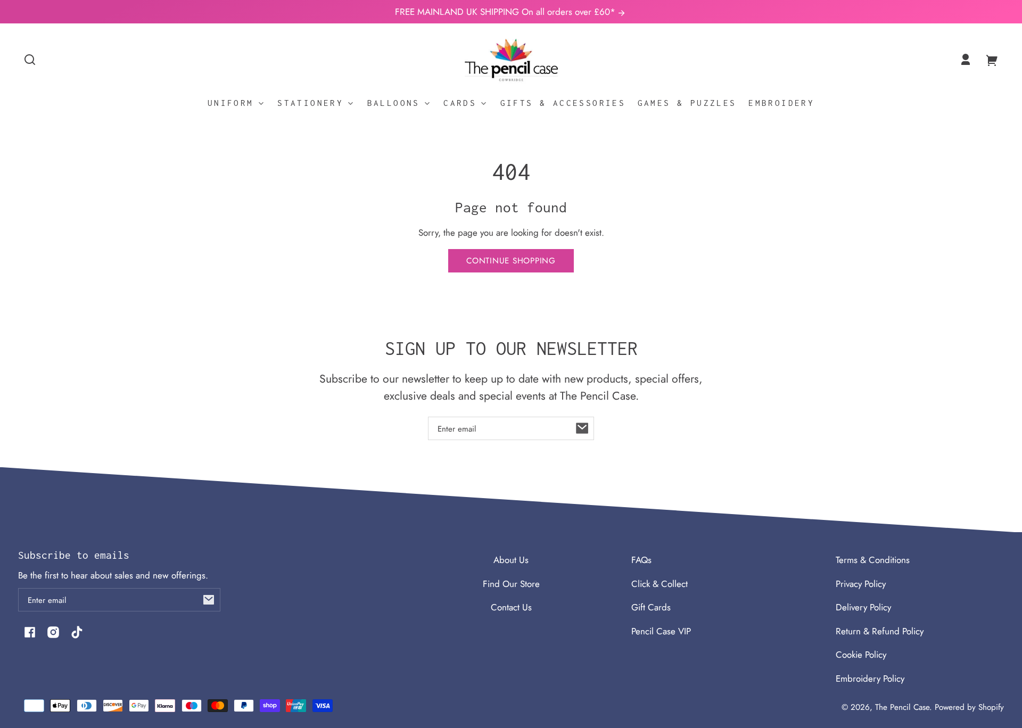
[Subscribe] (582, 428)
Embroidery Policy (870, 678)
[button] (30, 59)
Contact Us (511, 607)
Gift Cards (651, 607)
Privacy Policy (861, 583)
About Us (511, 559)
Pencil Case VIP (661, 631)
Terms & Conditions (873, 559)
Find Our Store (511, 583)
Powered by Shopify (969, 707)
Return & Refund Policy (880, 631)
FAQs (641, 559)
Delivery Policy (863, 607)
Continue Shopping (511, 261)
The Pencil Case (902, 707)
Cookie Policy (861, 654)
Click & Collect (659, 583)
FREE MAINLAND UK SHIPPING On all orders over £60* (506, 12)
